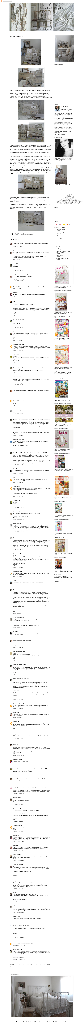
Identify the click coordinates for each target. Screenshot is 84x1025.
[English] (56, 224)
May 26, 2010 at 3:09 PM (18, 280)
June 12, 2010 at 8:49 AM (18, 901)
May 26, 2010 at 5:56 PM (18, 372)
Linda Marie (15, 500)
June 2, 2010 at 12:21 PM (18, 821)
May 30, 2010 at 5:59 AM (18, 708)
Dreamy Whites (59, 255)
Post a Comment (15, 962)
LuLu (14, 263)
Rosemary (15, 511)
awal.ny (14, 712)
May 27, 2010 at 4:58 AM (18, 473)
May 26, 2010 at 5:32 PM (18, 350)
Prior (14, 388)
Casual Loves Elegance (61, 241)
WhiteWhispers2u (17, 617)
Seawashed (15, 523)
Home (31, 964)
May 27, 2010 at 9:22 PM (18, 576)
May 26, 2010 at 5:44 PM (18, 361)
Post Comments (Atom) (21, 966)
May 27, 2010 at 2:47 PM (18, 549)
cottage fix (58, 248)
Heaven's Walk (16, 949)
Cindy (14, 580)
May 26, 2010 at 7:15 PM (18, 394)
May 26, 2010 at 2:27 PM (18, 259)
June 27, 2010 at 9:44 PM (18, 937)
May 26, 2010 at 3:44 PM (18, 315)
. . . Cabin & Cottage (60, 229)
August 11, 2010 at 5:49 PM (19, 959)
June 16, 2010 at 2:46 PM (18, 920)
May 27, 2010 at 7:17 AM (18, 496)
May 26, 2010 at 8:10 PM (18, 413)
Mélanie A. (15, 916)
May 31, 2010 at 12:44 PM (18, 762)
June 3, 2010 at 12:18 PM (18, 841)
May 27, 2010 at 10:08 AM (18, 507)
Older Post (49, 964)
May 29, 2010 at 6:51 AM (18, 647)
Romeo (14, 417)
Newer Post (12, 964)
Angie (14, 905)
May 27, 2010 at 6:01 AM (18, 482)
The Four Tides (16, 941)
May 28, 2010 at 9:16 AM (18, 627)
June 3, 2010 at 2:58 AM (18, 831)
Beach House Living (17, 439)
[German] (63, 224)
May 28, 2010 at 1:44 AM (18, 613)
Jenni (14, 845)
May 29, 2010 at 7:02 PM (18, 674)
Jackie (14, 292)
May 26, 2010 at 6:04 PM (18, 384)
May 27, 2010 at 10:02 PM (18, 583)
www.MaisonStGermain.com (19, 274)
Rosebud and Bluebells (18, 664)
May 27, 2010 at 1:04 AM (18, 464)
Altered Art (16, 234)
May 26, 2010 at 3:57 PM (18, 327)
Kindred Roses (16, 797)
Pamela (14, 300)
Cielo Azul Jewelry (17, 319)
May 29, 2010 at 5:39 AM (18, 634)
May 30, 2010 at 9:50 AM (18, 729)
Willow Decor (16, 825)
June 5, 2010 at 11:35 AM (18, 860)
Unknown (15, 284)
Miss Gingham (16, 571)
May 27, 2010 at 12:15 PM (18, 531)
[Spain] (67, 224)
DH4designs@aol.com (59, 189)
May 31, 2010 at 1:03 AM (18, 738)
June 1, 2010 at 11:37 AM (18, 793)
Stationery (32, 234)
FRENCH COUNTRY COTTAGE (62, 258)
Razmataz (15, 250)
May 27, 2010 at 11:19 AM (18, 519)
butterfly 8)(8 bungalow (61, 238)
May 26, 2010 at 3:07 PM (18, 270)
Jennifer (15, 835)
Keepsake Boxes (26, 234)
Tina (14, 366)
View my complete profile (59, 134)
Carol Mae (15, 767)
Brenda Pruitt (16, 854)
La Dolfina (15, 486)
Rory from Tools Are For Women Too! (21, 785)
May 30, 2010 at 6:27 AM (18, 717)
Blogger (66, 1021)
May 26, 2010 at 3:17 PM (18, 288)
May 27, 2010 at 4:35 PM (18, 567)
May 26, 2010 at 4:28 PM (18, 340)
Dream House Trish (17, 344)
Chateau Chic (59, 245)
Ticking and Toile (17, 864)
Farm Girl (15, 354)
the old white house (17, 777)
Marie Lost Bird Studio (18, 651)
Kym (14, 468)
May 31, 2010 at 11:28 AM (18, 755)
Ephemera (21, 234)
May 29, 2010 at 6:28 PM (18, 660)
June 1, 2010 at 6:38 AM (18, 781)
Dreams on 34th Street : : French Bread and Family (63, 252)
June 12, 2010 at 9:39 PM (18, 912)
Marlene (15, 451)
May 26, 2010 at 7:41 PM (18, 405)
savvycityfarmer (16, 638)
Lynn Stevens (16, 241)
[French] (60, 224)
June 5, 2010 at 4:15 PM (18, 876)
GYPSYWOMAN (16, 759)
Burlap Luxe (17, 233)
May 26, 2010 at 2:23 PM (18, 246)
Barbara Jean (16, 924)
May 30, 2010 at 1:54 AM (18, 699)
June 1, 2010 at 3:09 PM (18, 804)
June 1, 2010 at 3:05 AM (18, 773)
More (70, 224)
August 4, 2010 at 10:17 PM (19, 945)
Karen (14, 892)
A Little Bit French (60, 232)
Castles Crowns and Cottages (19, 587)
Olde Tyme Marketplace (18, 409)
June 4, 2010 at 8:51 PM (18, 850)
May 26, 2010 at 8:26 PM (18, 435)
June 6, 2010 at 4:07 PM (18, 888)
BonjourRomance (17, 742)
